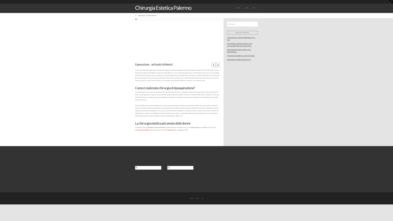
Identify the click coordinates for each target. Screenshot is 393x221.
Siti (253, 6)
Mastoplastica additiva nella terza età (239, 59)
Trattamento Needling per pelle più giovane (241, 56)
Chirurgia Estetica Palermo (163, 8)
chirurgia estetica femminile (156, 127)
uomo (246, 7)
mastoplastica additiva (142, 130)
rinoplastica (170, 130)
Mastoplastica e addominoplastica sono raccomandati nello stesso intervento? (239, 45)
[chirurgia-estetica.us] (148, 168)
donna (238, 7)
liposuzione (195, 127)
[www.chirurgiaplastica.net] (180, 168)
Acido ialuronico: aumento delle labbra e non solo (241, 39)
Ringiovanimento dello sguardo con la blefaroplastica (239, 51)
